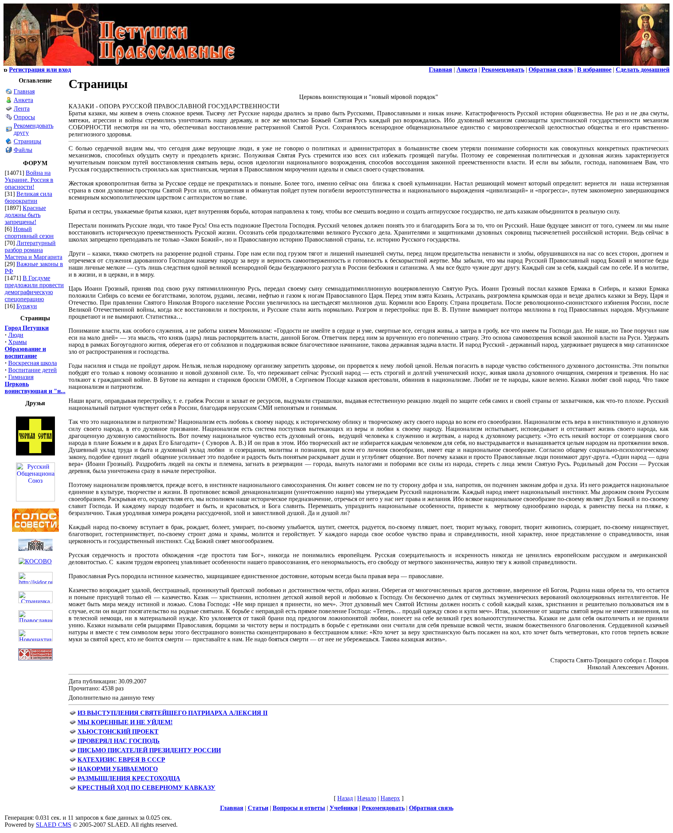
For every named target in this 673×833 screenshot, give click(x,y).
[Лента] (9, 109)
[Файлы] (9, 151)
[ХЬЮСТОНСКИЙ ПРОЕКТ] (73, 732)
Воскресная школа (32, 363)
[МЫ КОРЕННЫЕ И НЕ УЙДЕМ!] (73, 723)
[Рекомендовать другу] (9, 130)
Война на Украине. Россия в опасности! (29, 179)
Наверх (390, 798)
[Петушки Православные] (120, 63)
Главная (24, 91)
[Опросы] (9, 118)
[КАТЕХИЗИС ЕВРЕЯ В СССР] (73, 760)
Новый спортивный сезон (29, 232)
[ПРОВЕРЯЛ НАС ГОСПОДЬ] (73, 742)
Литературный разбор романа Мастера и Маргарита (33, 250)
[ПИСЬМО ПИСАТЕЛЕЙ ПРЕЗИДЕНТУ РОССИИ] (73, 751)
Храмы (17, 342)
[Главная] (9, 92)
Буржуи (26, 306)
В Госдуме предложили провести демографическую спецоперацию (34, 288)
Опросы (24, 117)
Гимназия (20, 377)
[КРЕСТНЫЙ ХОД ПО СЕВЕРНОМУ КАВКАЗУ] (73, 788)
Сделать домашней (642, 69)
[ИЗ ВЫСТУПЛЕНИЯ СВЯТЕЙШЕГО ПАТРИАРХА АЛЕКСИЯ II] (73, 714)
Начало (366, 798)
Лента (22, 108)
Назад (345, 798)
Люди (15, 335)
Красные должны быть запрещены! (25, 215)
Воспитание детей (32, 370)
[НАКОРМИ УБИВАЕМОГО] (73, 770)
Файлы (23, 149)
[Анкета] (9, 101)
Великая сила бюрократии (28, 197)
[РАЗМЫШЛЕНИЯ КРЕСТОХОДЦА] (73, 779)
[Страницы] (9, 142)
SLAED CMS (53, 824)
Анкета (23, 100)
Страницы (27, 141)
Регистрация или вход (40, 69)
